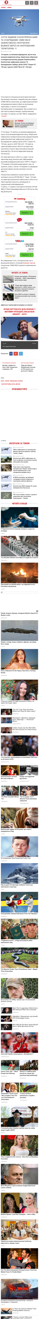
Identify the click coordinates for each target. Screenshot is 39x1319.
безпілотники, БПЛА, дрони (10, 384)
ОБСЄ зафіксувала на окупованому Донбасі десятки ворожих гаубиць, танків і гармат (24, 451)
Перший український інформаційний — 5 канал (6, 3)
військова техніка (16, 381)
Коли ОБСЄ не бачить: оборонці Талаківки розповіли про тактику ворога (25, 296)
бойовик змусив (29, 263)
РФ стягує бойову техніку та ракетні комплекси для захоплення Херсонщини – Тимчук (25, 496)
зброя (7, 381)
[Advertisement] (19, 226)
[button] (3, 333)
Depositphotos (34, 33)
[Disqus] (19, 417)
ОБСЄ (2, 381)
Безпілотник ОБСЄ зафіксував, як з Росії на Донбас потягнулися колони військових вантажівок (25, 460)
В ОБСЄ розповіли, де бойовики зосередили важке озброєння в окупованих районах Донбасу (23, 479)
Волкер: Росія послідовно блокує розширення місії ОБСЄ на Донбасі (24, 125)
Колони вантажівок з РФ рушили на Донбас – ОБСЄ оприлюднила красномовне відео (25, 278)
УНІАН (3, 116)
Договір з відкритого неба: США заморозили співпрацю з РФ (9, 367)
